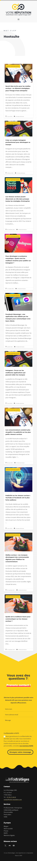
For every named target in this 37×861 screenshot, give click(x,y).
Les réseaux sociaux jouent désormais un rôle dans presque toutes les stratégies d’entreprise (18, 203)
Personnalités (8, 812)
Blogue (6, 826)
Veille (5, 817)
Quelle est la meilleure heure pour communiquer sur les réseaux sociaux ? (18, 622)
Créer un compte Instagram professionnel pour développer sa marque (18, 147)
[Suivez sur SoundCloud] (9, 845)
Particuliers (7, 814)
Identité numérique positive (12, 66)
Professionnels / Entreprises (13, 808)
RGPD (6, 833)
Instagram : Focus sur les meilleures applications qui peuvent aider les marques (18, 377)
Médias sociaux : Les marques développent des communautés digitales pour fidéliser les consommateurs (18, 562)
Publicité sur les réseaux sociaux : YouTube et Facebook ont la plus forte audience (18, 498)
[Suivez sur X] (5, 845)
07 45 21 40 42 (11, 797)
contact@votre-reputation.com (13, 799)
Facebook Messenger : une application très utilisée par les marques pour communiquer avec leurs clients (18, 320)
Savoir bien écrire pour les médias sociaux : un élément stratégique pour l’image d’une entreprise (18, 90)
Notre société (8, 829)
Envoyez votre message (20, 752)
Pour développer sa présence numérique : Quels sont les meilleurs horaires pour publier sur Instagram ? (18, 261)
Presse (6, 831)
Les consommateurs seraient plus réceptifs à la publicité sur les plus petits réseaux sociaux (18, 435)
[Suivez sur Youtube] (13, 845)
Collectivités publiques (11, 810)
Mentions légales (9, 835)
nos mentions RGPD (26, 746)
